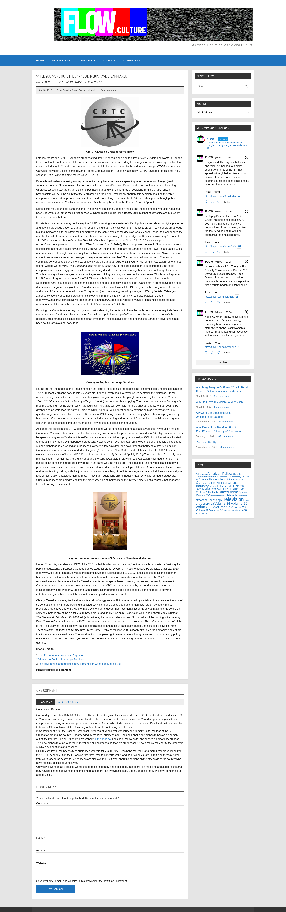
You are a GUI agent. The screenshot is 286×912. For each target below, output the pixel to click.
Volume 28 (238, 507)
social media (230, 495)
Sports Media (243, 496)
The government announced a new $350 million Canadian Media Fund (79, 663)
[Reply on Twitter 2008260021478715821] (207, 202)
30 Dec (229, 212)
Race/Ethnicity (230, 492)
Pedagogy (233, 489)
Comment (42, 803)
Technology (215, 500)
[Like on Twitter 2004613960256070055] (219, 302)
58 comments (227, 447)
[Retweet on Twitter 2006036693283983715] (213, 252)
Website (41, 863)
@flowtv (218, 157)
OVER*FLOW (131, 60)
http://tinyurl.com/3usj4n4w (220, 196)
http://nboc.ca (103, 739)
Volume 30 (216, 510)
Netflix (240, 486)
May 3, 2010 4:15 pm (67, 702)
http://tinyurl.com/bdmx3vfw (220, 246)
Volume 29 (202, 510)
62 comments (225, 436)
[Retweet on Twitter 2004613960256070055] (213, 302)
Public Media (212, 492)
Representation (216, 496)
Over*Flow (222, 489)
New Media (203, 488)
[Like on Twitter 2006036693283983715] (219, 252)
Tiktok (246, 500)
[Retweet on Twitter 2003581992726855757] (213, 353)
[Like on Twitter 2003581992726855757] (219, 353)
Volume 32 (241, 510)
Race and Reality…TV (209, 442)
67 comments (226, 421)
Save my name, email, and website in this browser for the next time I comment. (81, 881)
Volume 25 (239, 503)
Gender (202, 482)
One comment (108, 90)
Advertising (201, 474)
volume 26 (205, 507)
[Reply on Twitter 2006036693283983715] (207, 252)
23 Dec (229, 312)
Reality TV (203, 495)
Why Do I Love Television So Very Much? (220, 402)
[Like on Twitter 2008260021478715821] (219, 202)
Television (233, 499)
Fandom (214, 479)
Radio (244, 492)
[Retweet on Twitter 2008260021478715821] (213, 202)
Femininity (226, 479)
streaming (202, 499)
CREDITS (109, 60)
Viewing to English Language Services (61, 659)
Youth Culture (201, 513)
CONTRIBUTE (86, 60)
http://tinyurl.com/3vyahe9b (220, 347)
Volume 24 (222, 503)
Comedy (237, 474)
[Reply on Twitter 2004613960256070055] (207, 302)
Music (232, 486)
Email (40, 850)
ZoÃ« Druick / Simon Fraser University (77, 90)
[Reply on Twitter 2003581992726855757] (207, 353)
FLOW (209, 157)
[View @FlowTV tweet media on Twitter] (239, 196)
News (213, 488)
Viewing (199, 504)
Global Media (216, 482)
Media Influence (218, 486)
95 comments (221, 396)
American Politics (220, 473)
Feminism (238, 479)
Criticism (204, 479)
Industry (202, 486)
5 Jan (228, 157)
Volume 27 (222, 507)
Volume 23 (208, 503)
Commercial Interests (207, 476)
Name (40, 837)
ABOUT (61, 60)
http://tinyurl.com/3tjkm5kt (219, 296)
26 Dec (229, 262)
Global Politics (232, 483)
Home (40, 60)
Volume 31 (229, 510)
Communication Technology (230, 477)
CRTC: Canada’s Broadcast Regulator (61, 655)
